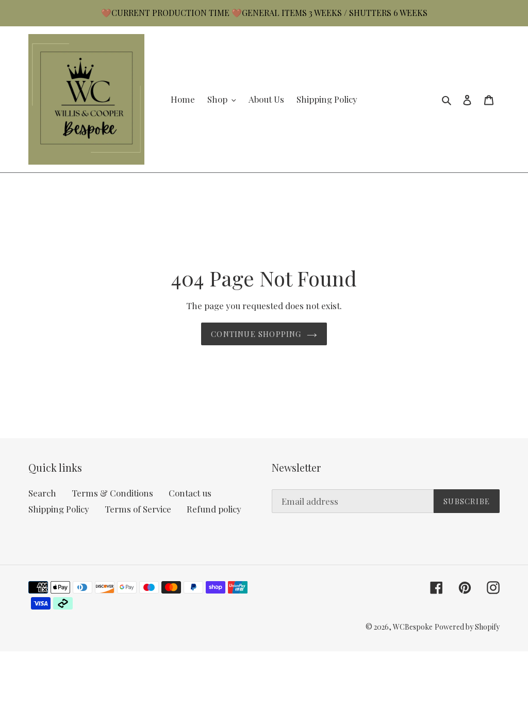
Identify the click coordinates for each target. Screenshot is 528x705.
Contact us (190, 493)
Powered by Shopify (467, 627)
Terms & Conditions (112, 493)
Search (42, 493)
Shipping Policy (58, 509)
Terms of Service (138, 509)
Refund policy (214, 509)
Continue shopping (256, 334)
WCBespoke (413, 627)
